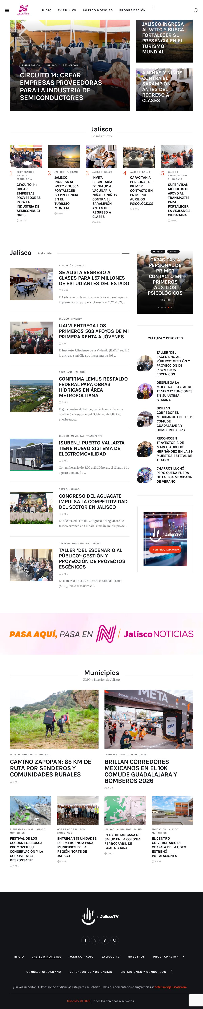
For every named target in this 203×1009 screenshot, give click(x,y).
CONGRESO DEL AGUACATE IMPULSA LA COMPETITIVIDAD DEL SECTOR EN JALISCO (93, 501)
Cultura (84, 543)
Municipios (29, 754)
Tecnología (70, 65)
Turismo (72, 172)
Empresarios (31, 65)
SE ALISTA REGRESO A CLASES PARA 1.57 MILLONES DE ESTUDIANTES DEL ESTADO (94, 278)
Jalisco (52, 65)
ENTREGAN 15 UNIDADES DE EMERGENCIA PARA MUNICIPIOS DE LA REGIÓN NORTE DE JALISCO (77, 847)
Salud (108, 172)
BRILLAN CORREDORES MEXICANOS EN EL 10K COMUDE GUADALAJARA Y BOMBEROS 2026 (140, 771)
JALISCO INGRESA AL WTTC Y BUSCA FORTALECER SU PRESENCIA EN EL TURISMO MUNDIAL (163, 38)
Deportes (110, 754)
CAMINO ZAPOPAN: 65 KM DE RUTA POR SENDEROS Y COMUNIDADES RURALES (50, 768)
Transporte (94, 436)
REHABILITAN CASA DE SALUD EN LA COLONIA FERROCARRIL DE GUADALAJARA (122, 841)
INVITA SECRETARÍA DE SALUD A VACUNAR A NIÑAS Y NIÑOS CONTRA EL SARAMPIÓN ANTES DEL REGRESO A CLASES (164, 78)
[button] (158, 307)
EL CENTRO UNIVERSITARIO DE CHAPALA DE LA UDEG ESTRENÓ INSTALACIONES (169, 847)
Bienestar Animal (22, 829)
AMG (70, 372)
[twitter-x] (95, 940)
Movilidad (77, 436)
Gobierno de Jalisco (71, 829)
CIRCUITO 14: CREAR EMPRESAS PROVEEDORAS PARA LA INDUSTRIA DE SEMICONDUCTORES (61, 86)
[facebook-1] (85, 940)
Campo (63, 489)
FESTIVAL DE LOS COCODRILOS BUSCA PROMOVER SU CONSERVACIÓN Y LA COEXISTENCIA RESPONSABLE (26, 849)
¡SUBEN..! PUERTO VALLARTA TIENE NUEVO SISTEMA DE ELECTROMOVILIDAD (91, 448)
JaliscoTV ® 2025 (78, 1001)
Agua (62, 372)
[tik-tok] (105, 940)
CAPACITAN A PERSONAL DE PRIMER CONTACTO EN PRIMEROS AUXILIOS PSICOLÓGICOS (165, 276)
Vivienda (76, 318)
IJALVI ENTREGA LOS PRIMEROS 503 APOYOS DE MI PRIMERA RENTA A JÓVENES (94, 331)
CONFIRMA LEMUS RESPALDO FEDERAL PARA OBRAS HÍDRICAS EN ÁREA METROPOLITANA (93, 387)
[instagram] (114, 940)
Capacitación (68, 543)
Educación (66, 265)
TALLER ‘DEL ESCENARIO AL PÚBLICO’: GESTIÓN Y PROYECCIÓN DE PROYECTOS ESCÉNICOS (92, 558)
